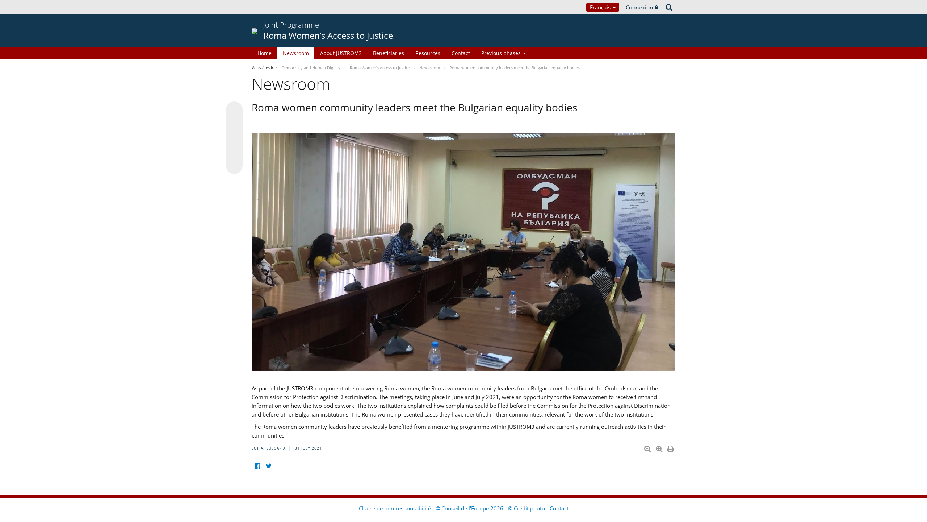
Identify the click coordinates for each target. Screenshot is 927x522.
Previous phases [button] (501, 53)
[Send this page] (234, 165)
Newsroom (296, 53)
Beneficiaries (388, 53)
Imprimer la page (671, 447)
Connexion (639, 7)
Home (264, 53)
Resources (427, 53)
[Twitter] (268, 465)
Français (601, 7)
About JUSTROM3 (341, 53)
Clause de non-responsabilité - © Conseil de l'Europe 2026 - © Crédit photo (452, 508)
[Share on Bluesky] (234, 110)
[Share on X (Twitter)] (234, 124)
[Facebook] (257, 465)
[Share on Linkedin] (234, 151)
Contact (461, 53)
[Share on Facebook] (234, 138)
